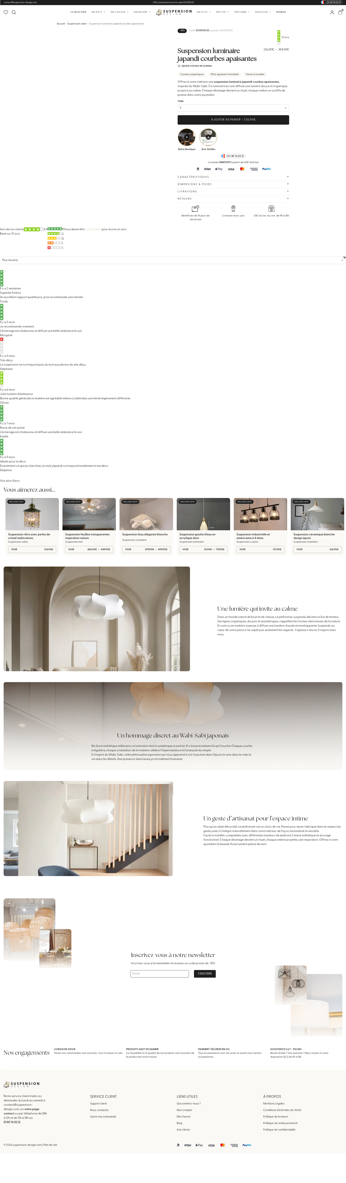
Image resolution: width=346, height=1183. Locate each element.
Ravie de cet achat (12, 428)
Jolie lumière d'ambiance (16, 394)
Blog (179, 1123)
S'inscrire (205, 973)
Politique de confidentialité (279, 1129)
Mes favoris (184, 1116)
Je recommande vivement (17, 326)
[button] (195, 66)
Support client (98, 1103)
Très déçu (6, 360)
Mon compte (184, 1110)
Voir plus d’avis (10, 480)
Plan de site (50, 1145)
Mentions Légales (274, 1103)
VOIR (32, 549)
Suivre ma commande (103, 1116)
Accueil (61, 24)
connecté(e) (93, 229)
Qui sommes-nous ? (189, 1103)
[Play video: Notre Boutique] (187, 137)
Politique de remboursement (280, 1123)
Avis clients (183, 1129)
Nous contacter (99, 1110)
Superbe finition (10, 293)
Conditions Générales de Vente (282, 1110)
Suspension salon (77, 24)
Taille (181, 101)
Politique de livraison (275, 1116)
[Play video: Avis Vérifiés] (208, 137)
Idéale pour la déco (13, 461)
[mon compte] (332, 12)
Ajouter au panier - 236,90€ (233, 119)
